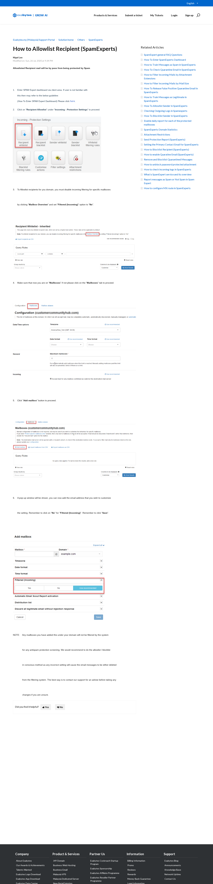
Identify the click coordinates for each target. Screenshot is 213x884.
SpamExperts (96, 39)
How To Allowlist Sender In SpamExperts (165, 105)
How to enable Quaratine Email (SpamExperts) (169, 154)
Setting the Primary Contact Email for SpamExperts (171, 144)
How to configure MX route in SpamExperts (167, 188)
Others (81, 39)
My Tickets (156, 15)
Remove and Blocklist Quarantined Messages (168, 159)
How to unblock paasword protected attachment (170, 164)
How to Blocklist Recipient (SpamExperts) (166, 149)
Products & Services (105, 15)
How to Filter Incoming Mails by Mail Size (166, 83)
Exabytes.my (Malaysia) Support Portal (34, 39)
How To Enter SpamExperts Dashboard (165, 59)
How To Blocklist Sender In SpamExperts (166, 115)
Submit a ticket (134, 15)
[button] (198, 15)
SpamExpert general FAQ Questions (163, 54)
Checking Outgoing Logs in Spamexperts (165, 110)
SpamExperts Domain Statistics (160, 129)
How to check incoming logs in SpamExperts (167, 169)
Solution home (66, 39)
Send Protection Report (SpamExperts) (164, 139)
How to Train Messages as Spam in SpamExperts (170, 64)
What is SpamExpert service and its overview (167, 174)
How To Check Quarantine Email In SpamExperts (170, 69)
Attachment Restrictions (157, 134)
